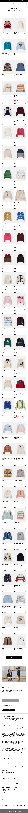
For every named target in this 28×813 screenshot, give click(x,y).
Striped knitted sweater (6, 33)
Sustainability (17, 782)
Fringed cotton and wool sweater (8, 607)
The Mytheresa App (18, 780)
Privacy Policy (4, 797)
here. (20, 811)
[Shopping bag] (26, 4)
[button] (13, 17)
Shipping (3, 785)
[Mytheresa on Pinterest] (10, 806)
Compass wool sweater (6, 288)
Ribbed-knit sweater (6, 141)
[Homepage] (14, 3)
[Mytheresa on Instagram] (13, 806)
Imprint (3, 799)
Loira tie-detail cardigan (6, 204)
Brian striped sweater (6, 75)
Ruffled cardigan (5, 437)
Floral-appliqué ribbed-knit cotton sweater (10, 246)
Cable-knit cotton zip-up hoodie (21, 458)
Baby (19, 10)
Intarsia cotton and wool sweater (21, 54)
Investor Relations (17, 787)
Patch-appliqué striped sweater (20, 607)
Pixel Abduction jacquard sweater (8, 351)
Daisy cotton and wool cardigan (20, 288)
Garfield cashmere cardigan (7, 649)
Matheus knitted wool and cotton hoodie (10, 162)
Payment (3, 783)
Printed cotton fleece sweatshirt (20, 183)
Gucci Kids (12, 736)
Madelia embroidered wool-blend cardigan (10, 458)
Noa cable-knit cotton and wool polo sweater (11, 372)
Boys (9, 10)
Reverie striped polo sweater (7, 120)
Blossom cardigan (18, 393)
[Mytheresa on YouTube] (17, 806)
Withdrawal (4, 792)
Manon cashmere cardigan (19, 141)
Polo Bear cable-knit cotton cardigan (9, 225)
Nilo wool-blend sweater (19, 162)
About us (16, 778)
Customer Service (5, 778)
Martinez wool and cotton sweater (8, 96)
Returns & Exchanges (6, 787)
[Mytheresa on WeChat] (25, 806)
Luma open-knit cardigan (19, 120)
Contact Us (4, 780)
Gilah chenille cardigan (6, 393)
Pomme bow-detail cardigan (20, 309)
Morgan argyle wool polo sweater (8, 586)
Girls (14, 10)
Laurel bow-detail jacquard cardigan (9, 309)
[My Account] (23, 4)
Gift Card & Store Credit (6, 782)
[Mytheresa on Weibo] (21, 806)
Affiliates (16, 789)
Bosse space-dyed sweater (7, 183)
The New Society (12, 749)
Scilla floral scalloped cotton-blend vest (10, 330)
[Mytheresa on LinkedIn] (2, 806)
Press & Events (17, 783)
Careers (15, 785)
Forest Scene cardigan (19, 330)
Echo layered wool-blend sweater (21, 204)
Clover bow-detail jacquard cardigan (9, 54)
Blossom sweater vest (6, 414)
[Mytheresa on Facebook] (6, 806)
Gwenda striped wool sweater (20, 372)
